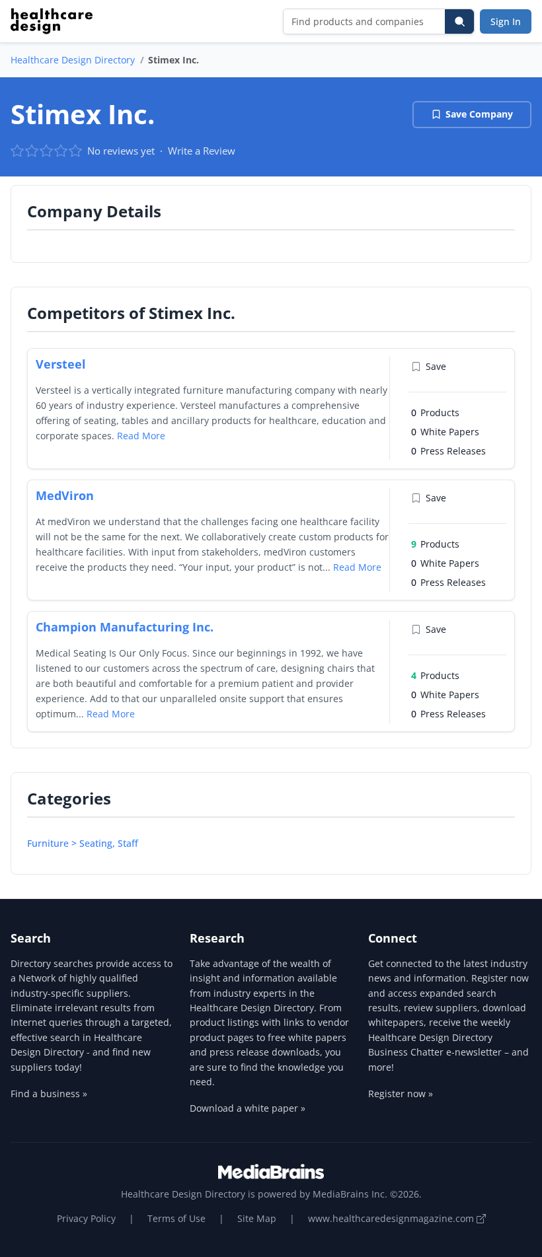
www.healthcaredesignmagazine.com (392, 1218)
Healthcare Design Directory (73, 60)
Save (436, 366)
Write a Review (201, 150)
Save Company (479, 114)
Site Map (256, 1218)
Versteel (61, 364)
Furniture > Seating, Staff (82, 843)
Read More (141, 435)
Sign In (505, 21)
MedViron (65, 495)
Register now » (400, 1093)
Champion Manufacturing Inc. (124, 627)
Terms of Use (176, 1218)
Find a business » (49, 1093)
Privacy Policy (86, 1218)
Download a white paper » (247, 1108)
